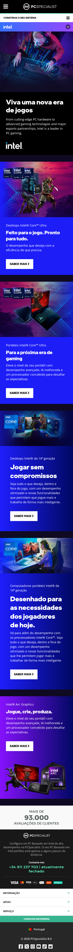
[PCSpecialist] (40, 7)
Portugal (39, 929)
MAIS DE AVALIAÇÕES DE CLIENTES (36, 817)
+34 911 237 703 (23, 867)
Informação (11, 893)
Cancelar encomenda (36, 919)
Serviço (8, 911)
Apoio (7, 902)
